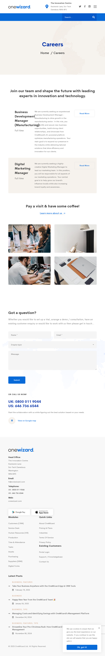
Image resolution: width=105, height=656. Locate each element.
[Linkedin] (89, 7)
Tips (25, 609)
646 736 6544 (17, 493)
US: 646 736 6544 (23, 406)
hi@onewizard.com (16, 482)
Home (44, 53)
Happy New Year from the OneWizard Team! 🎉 (34, 599)
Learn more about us (51, 213)
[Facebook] (85, 7)
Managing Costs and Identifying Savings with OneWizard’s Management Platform (50, 613)
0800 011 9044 (18, 489)
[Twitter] (80, 7)
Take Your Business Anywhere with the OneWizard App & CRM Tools (44, 586)
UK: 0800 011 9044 (24, 401)
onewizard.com (15, 501)
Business (17, 582)
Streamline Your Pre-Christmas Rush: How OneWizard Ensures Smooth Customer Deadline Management (54, 628)
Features (28, 582)
